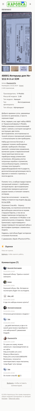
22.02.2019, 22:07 (9, 299)
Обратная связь (14, 398)
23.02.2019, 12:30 (9, 341)
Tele (8, 319)
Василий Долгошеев (14, 268)
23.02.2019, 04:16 (9, 311)
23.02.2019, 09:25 (9, 322)
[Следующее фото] (28, 38)
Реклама (4, 398)
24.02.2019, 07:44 (9, 373)
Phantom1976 (11, 83)
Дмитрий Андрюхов (14, 308)
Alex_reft (10, 296)
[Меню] (3, 4)
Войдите (4, 254)
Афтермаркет (6, 9)
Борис (21, 86)
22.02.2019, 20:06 (9, 285)
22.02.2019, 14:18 (9, 271)
